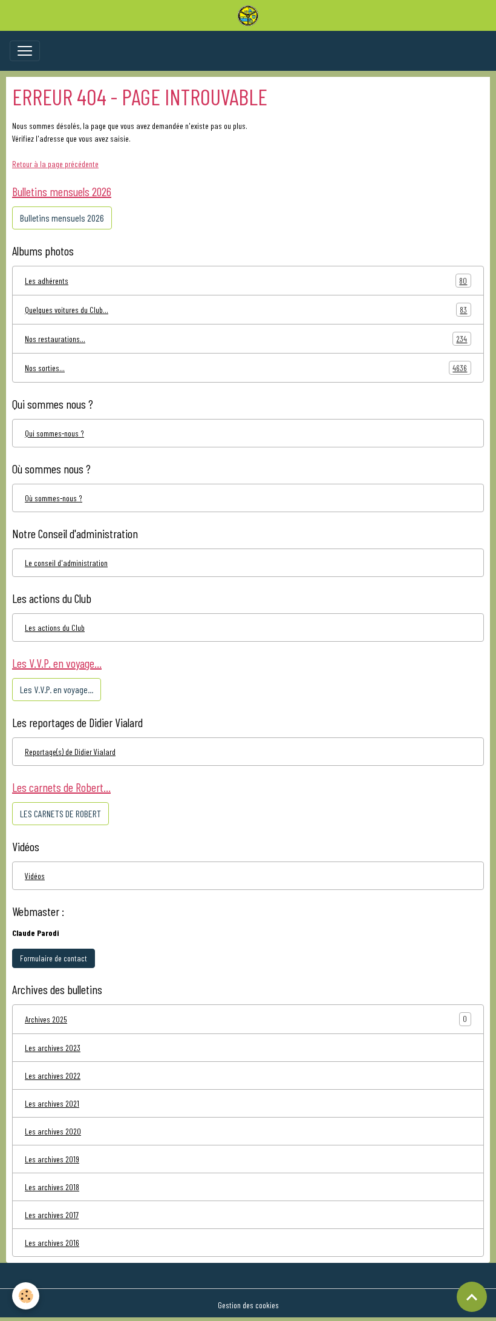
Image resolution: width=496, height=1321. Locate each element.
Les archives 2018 (52, 1187)
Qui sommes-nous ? (54, 433)
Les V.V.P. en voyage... (56, 689)
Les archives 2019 (52, 1159)
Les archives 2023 (52, 1048)
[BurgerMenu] (25, 51)
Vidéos (35, 876)
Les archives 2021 (52, 1103)
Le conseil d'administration (66, 563)
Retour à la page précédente (55, 164)
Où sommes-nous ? (53, 498)
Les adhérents (246, 280)
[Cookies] (25, 1295)
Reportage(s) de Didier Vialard (70, 751)
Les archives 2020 (53, 1131)
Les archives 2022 (52, 1075)
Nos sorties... (246, 368)
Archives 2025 (46, 1019)
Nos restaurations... (246, 339)
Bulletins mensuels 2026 (62, 217)
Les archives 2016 (52, 1242)
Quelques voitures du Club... (246, 310)
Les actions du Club (55, 627)
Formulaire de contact (53, 958)
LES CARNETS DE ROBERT (60, 813)
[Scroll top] (472, 1297)
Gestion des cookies (248, 1305)
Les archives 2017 (52, 1215)
